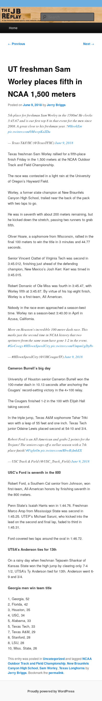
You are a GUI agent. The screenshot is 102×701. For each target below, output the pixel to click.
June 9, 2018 (64, 142)
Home (13, 27)
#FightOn (33, 450)
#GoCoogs (15, 345)
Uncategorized (54, 658)
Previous (16, 43)
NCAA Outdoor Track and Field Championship (50, 661)
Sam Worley (48, 668)
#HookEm (75, 126)
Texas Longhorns (72, 668)
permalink (56, 672)
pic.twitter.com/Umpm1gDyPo (72, 345)
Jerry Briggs (56, 104)
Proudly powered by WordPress (51, 691)
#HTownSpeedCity (37, 345)
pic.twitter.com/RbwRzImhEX (61, 450)
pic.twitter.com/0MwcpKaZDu (29, 131)
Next (88, 43)
